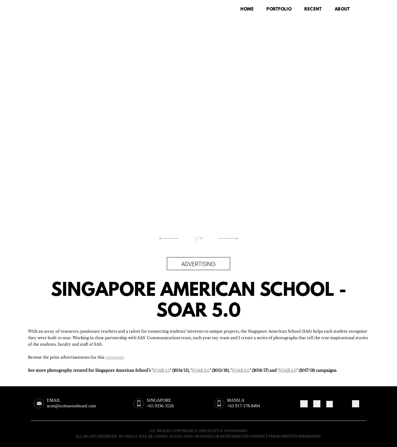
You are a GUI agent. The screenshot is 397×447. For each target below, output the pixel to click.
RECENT (313, 9)
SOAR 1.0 (161, 370)
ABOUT (342, 9)
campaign (114, 357)
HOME (247, 9)
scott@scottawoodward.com (71, 406)
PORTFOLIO (279, 9)
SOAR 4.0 (288, 370)
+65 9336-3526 (160, 406)
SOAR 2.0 (201, 370)
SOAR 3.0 (241, 370)
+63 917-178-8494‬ (243, 406)
